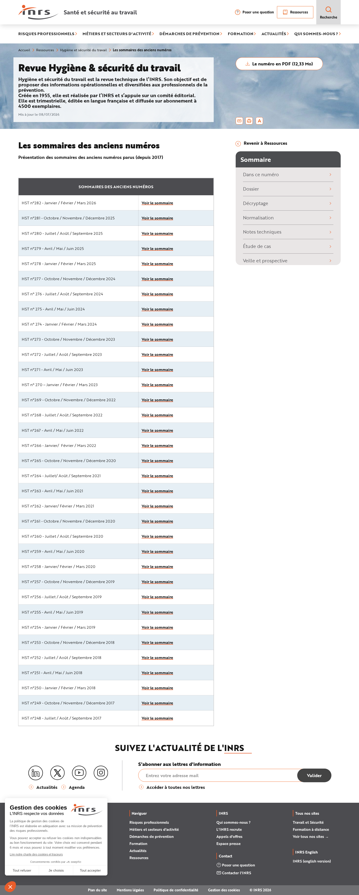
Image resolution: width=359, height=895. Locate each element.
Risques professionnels (149, 822)
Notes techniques (262, 231)
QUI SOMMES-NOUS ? (316, 34)
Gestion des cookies (224, 890)
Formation (138, 843)
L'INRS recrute (229, 829)
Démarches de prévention (151, 836)
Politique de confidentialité (176, 890)
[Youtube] (79, 773)
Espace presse (228, 843)
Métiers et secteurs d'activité (154, 829)
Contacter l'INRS (236, 872)
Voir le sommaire (157, 203)
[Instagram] (101, 773)
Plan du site (97, 890)
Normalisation (258, 217)
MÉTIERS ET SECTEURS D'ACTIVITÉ (117, 34)
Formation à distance (311, 829)
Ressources (299, 12)
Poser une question (258, 12)
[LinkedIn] (35, 773)
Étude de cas (257, 246)
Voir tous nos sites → (311, 836)
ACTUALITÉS (274, 34)
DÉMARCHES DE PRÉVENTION (189, 34)
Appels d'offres (229, 836)
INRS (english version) (312, 861)
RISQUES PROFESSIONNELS (46, 34)
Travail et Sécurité (308, 822)
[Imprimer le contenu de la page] (249, 120)
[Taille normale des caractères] (259, 121)
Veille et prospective (265, 260)
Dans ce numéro (261, 174)
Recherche (328, 17)
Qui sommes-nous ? (233, 822)
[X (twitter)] (57, 773)
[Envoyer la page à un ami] (239, 121)
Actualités (138, 850)
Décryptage (255, 203)
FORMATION (240, 34)
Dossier (251, 188)
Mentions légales (130, 890)
